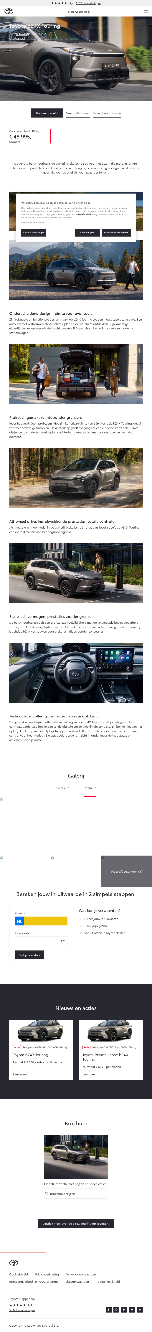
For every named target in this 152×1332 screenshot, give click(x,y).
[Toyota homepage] (8, 11)
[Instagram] (116, 1310)
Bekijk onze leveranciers (32, 222)
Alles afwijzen (87, 232)
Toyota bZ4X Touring (30, 1054)
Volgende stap (29, 955)
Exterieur (62, 788)
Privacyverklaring (47, 1274)
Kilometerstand (23, 933)
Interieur (90, 788)
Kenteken (20, 913)
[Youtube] (132, 1310)
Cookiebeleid (18, 1274)
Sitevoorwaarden (77, 1281)
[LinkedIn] (124, 1310)
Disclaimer (15, 141)
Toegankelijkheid (108, 1281)
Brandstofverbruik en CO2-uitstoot (33, 1281)
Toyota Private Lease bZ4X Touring (105, 1056)
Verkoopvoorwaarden (81, 1274)
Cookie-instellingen (33, 232)
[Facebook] (109, 1310)
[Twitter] (140, 1310)
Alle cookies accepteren (116, 232)
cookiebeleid (84, 214)
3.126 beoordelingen (88, 3)
